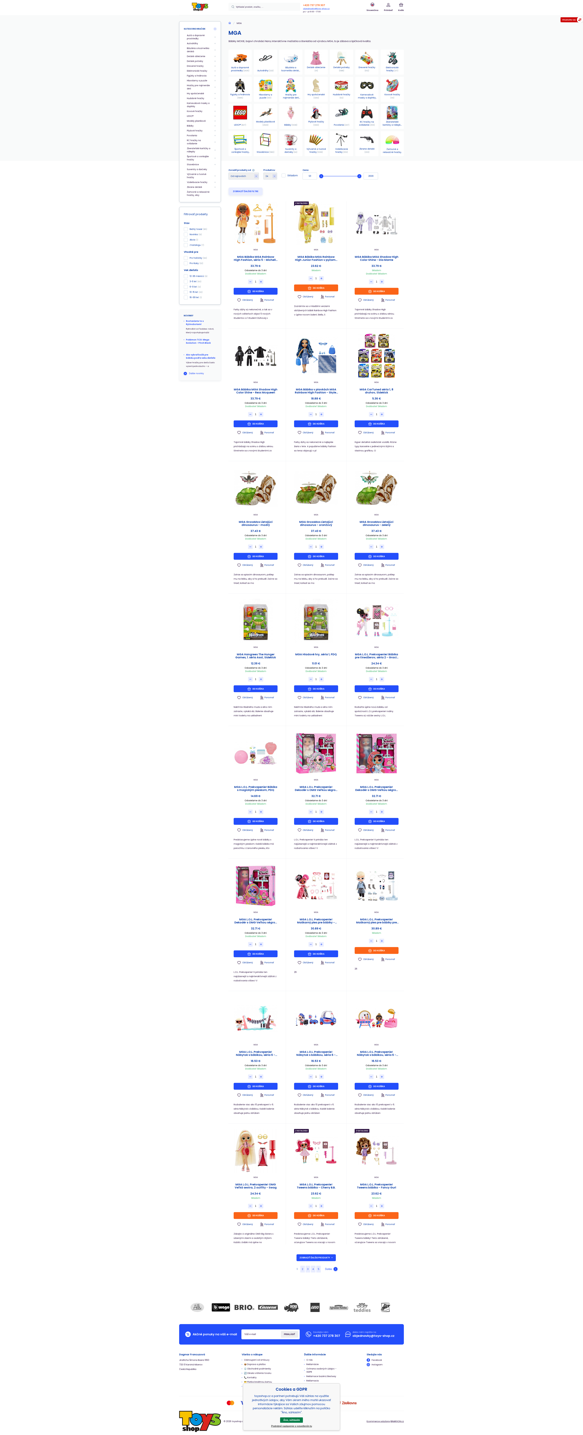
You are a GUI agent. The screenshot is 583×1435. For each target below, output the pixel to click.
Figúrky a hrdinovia (196, 75)
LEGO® (190, 116)
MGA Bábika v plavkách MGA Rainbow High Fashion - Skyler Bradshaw (316, 391)
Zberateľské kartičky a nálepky (198, 150)
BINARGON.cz (397, 1421)
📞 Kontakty (250, 1377)
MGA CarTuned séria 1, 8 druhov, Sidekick (376, 391)
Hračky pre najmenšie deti (198, 87)
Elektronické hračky (197, 70)
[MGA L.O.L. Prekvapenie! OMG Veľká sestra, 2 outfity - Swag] (256, 1151)
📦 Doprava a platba (255, 1364)
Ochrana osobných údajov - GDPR (321, 1370)
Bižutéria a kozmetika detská (198, 50)
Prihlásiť (289, 1334)
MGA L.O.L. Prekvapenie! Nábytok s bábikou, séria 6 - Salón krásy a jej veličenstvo (376, 1053)
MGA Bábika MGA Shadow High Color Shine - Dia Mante (376, 258)
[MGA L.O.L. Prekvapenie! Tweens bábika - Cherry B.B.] (316, 1151)
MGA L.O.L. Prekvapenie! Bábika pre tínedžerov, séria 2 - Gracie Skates (376, 656)
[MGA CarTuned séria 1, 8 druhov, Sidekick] (377, 356)
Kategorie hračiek (194, 28)
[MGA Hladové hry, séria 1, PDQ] (316, 621)
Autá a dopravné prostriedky (196, 37)
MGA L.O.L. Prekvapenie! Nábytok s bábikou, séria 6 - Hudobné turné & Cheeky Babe (316, 1053)
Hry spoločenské (195, 93)
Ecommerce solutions (378, 1421)
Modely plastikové (196, 120)
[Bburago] (221, 1307)
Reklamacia (312, 1380)
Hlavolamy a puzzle (197, 80)
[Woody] (385, 1307)
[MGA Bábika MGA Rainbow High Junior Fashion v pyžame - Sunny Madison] (316, 223)
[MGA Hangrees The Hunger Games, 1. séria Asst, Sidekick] (256, 621)
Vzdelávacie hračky (197, 182)
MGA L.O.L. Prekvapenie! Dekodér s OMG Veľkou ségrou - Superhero (255, 921)
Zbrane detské (194, 187)
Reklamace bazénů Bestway (321, 1376)
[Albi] (197, 1307)
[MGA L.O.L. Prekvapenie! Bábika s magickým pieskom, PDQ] (256, 753)
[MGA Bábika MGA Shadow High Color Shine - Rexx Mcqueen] (256, 356)
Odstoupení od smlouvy (256, 1359)
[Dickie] (291, 1307)
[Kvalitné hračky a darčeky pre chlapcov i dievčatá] (229, 23)
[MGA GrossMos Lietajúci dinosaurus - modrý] (256, 488)
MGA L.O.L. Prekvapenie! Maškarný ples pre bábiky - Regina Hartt (316, 921)
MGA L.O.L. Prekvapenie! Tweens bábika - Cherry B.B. (316, 1186)
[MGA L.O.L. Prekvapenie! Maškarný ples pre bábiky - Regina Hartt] (316, 886)
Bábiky (190, 125)
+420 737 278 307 (314, 5)
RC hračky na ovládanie (194, 142)
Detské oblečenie (196, 56)
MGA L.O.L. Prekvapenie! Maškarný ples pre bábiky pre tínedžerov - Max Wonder (376, 921)
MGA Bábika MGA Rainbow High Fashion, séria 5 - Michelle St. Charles (255, 258)
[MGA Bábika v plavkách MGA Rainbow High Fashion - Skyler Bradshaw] (316, 356)
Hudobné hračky (195, 98)
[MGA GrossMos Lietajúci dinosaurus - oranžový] (316, 488)
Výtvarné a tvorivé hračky (196, 176)
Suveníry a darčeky (197, 169)
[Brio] (244, 1307)
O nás (309, 1359)
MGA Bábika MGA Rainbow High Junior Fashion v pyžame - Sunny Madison (316, 258)
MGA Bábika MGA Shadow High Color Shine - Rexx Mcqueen (255, 391)
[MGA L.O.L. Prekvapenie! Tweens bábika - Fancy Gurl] (377, 1151)
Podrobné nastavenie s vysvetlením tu (291, 1426)
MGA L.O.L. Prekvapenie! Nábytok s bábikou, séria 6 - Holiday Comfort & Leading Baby (255, 1053)
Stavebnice (193, 164)
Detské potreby (195, 61)
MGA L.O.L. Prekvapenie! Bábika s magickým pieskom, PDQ (255, 788)
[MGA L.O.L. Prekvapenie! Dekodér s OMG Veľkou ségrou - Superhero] (256, 886)
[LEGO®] (315, 1307)
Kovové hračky (194, 111)
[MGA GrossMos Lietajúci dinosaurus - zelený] (377, 488)
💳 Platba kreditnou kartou (258, 1381)
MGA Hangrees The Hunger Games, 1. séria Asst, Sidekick (255, 656)
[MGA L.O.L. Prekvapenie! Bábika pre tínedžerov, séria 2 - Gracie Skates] (377, 621)
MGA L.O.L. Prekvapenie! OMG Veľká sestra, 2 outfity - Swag (256, 1186)
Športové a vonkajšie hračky (198, 158)
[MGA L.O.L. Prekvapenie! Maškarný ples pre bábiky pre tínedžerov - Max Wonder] (377, 886)
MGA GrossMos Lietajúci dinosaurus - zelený (376, 523)
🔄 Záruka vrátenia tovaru (257, 1373)
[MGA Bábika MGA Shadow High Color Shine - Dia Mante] (377, 223)
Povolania (192, 135)
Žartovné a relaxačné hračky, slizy (198, 193)
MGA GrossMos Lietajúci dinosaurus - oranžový (316, 523)
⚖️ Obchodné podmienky (257, 1368)
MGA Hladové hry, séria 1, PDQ (316, 654)
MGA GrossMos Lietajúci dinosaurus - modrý (256, 523)
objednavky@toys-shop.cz (316, 8)
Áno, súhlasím (291, 1420)
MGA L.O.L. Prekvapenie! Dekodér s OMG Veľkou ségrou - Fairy (316, 788)
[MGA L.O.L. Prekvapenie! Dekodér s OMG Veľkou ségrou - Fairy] (316, 753)
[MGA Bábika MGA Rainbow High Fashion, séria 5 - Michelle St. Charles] (256, 223)
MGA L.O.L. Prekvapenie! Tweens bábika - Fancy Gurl (376, 1186)
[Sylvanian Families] (338, 1307)
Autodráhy (192, 43)
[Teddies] (362, 1307)
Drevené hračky (195, 66)
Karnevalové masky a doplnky (198, 105)
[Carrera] (268, 1307)
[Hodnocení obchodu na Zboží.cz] (572, 20)
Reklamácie (312, 1364)
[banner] (200, 8)
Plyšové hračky (195, 130)
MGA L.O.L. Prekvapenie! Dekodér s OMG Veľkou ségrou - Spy (376, 788)
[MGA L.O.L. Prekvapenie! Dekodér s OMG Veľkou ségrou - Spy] (377, 753)
